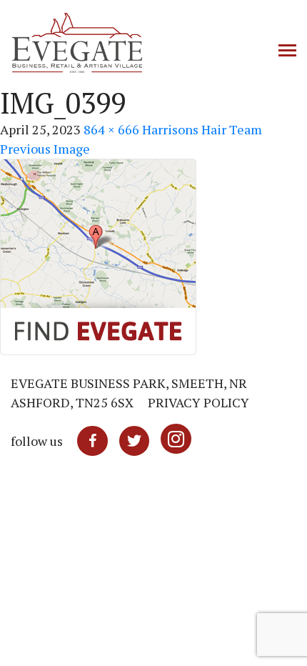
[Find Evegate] (98, 255)
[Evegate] (121, 43)
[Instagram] (176, 440)
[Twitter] (134, 440)
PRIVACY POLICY (198, 402)
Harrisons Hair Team (202, 129)
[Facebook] (92, 440)
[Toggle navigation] (287, 51)
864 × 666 (111, 129)
